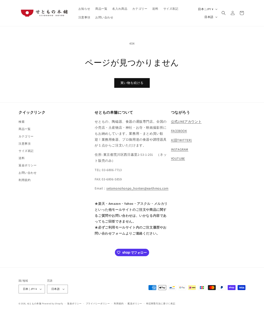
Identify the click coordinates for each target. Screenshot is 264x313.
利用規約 (25, 180)
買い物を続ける (132, 83)
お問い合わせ (28, 173)
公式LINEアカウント (186, 121)
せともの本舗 (34, 303)
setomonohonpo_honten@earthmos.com (137, 188)
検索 (22, 122)
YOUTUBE (178, 158)
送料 (22, 158)
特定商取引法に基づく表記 (160, 303)
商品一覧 (25, 129)
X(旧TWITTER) (181, 140)
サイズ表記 (26, 151)
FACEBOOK (179, 131)
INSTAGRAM (179, 149)
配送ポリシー (135, 303)
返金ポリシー (28, 165)
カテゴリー (26, 136)
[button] (223, 13)
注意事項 (25, 143)
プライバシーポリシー (98, 303)
